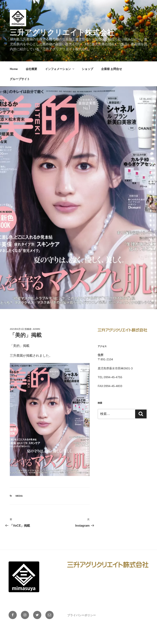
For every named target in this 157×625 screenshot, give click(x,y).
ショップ (87, 69)
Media (19, 496)
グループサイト (20, 79)
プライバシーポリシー (81, 615)
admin (36, 329)
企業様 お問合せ (111, 69)
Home (14, 69)
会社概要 (31, 69)
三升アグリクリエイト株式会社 (62, 32)
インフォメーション (58, 69)
